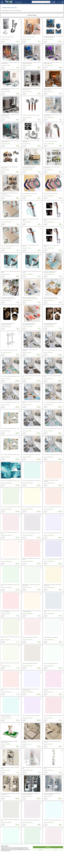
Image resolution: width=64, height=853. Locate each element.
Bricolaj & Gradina (18, 2)
